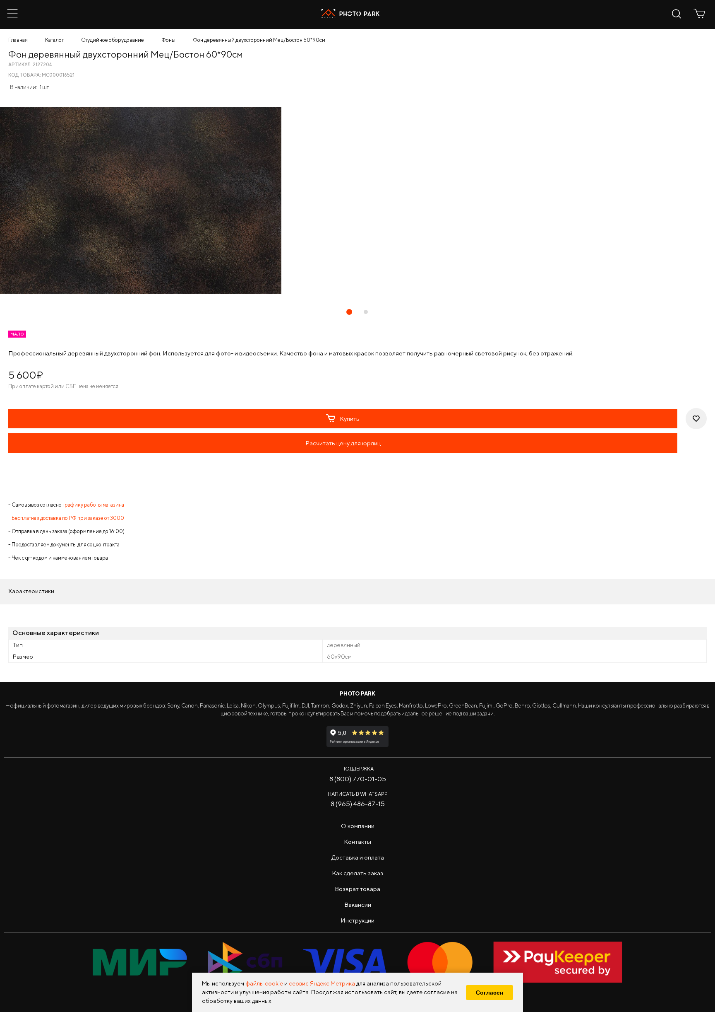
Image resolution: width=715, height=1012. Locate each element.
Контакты (357, 841)
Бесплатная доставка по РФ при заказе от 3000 (68, 518)
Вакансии (357, 904)
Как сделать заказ (357, 873)
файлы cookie (264, 983)
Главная (18, 40)
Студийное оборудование (112, 40)
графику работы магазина (93, 505)
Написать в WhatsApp (358, 794)
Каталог (54, 40)
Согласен (489, 992)
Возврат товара (357, 888)
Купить (350, 418)
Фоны (168, 40)
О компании (357, 825)
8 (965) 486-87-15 (358, 804)
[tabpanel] (357, 200)
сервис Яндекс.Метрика (322, 983)
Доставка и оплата (357, 857)
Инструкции (357, 920)
